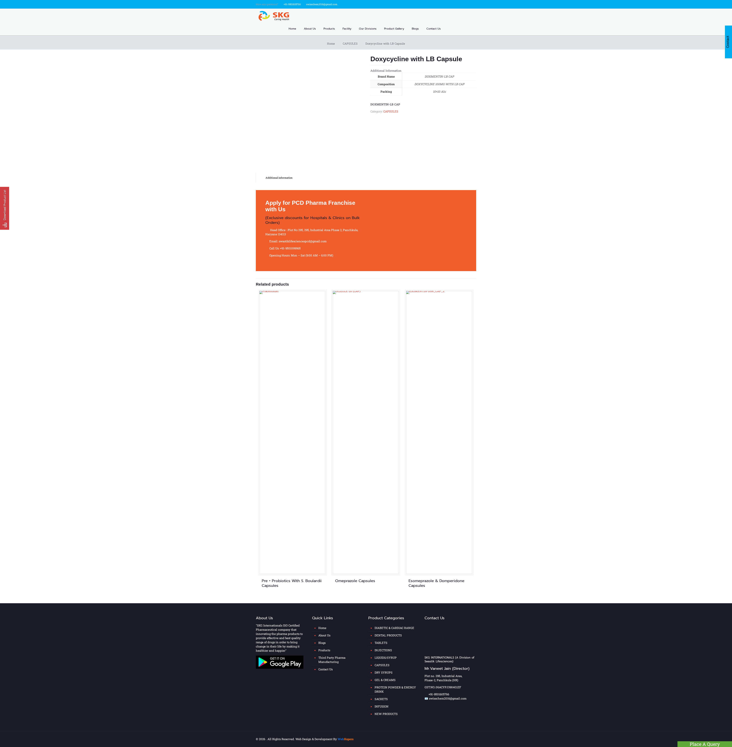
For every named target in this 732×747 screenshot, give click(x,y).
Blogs (322, 643)
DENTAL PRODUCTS (388, 635)
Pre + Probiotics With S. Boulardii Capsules (292, 583)
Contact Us (325, 669)
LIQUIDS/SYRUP (386, 657)
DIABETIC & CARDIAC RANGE (394, 628)
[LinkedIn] (469, 4)
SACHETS (381, 699)
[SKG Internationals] (275, 15)
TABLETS (381, 643)
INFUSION (381, 706)
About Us (324, 635)
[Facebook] (464, 4)
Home (331, 43)
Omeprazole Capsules (355, 581)
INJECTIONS (383, 650)
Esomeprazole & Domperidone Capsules (436, 583)
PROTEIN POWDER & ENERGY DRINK (395, 689)
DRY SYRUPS (383, 672)
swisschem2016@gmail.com (321, 4)
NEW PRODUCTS (386, 714)
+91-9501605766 (292, 4)
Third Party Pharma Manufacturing (331, 660)
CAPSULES (350, 43)
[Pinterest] (474, 4)
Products (324, 650)
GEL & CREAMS (385, 680)
